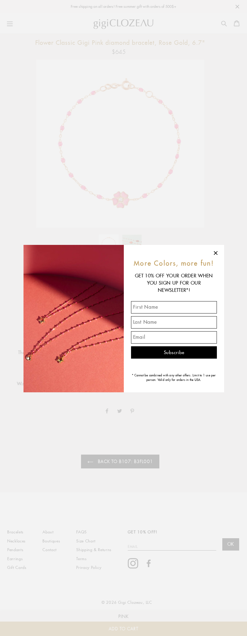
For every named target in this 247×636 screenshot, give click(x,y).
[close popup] (216, 253)
